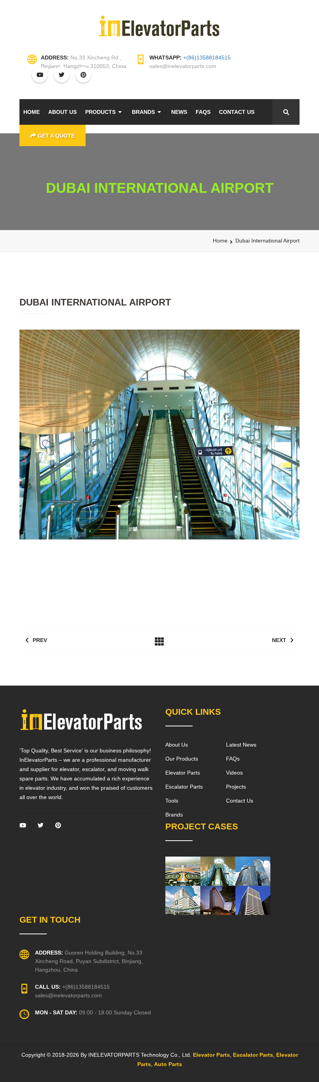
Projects (236, 787)
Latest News (241, 745)
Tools (171, 801)
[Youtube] (22, 827)
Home (31, 112)
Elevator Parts (182, 773)
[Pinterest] (58, 827)
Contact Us (236, 112)
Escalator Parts (184, 787)
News (179, 112)
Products (100, 112)
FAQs (203, 112)
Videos (234, 773)
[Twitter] (41, 827)
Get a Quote (56, 136)
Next (279, 640)
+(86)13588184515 (207, 57)
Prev (40, 640)
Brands (143, 112)
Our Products (181, 759)
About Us (62, 112)
